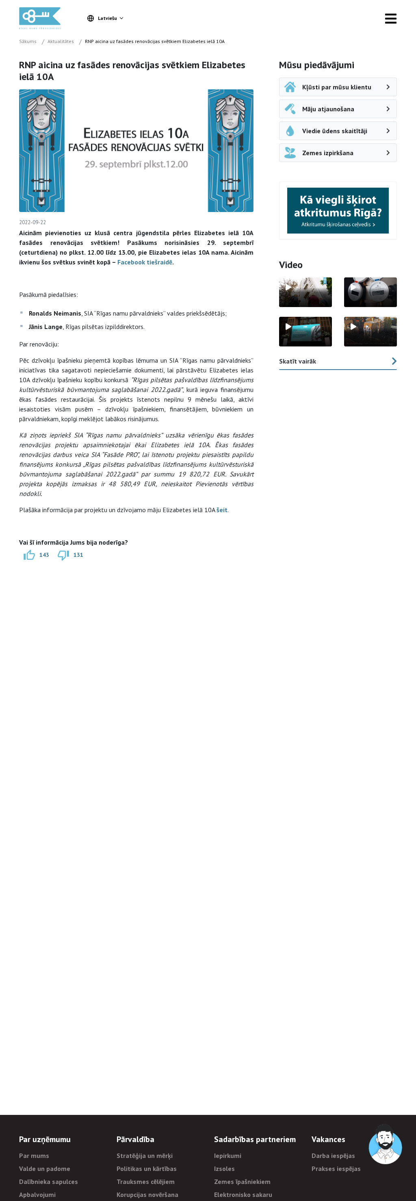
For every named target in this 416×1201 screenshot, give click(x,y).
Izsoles (224, 1168)
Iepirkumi (227, 1155)
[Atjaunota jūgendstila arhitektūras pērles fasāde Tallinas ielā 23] (370, 331)
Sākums (28, 41)
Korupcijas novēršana (147, 1194)
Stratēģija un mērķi (145, 1155)
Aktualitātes (61, 41)
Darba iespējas (333, 1155)
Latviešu (107, 18)
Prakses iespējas (336, 1168)
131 (78, 554)
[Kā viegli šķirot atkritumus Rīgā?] (338, 210)
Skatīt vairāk (297, 361)
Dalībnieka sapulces (48, 1181)
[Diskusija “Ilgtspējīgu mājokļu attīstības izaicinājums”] (305, 331)
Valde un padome (44, 1168)
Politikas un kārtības (147, 1168)
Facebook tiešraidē (144, 262)
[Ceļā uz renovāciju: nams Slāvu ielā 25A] (305, 292)
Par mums (34, 1155)
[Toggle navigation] (391, 18)
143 (44, 554)
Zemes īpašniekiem (242, 1181)
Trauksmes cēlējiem (146, 1181)
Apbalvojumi (37, 1194)
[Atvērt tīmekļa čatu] (386, 1145)
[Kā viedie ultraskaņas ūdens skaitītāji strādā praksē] (370, 292)
